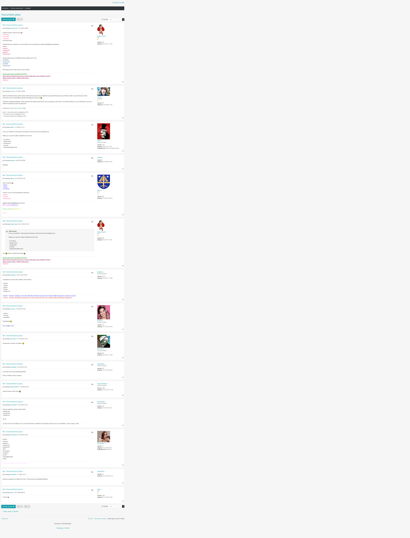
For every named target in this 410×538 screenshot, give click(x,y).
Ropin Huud (101, 36)
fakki (99, 140)
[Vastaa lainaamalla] (92, 25)
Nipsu (99, 190)
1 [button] (115, 19)
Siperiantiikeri (102, 384)
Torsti (99, 97)
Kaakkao (100, 272)
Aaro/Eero (100, 349)
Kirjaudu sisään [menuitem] (119, 2)
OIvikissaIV (101, 443)
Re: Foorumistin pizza (13, 25)
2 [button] (119, 19)
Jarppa (99, 157)
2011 (15, 108)
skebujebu (100, 364)
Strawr (99, 320)
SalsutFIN (100, 471)
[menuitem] (100, 518)
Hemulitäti (101, 402)
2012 (20, 108)
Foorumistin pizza (10, 14)
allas (98, 489)
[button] (111, 19)
